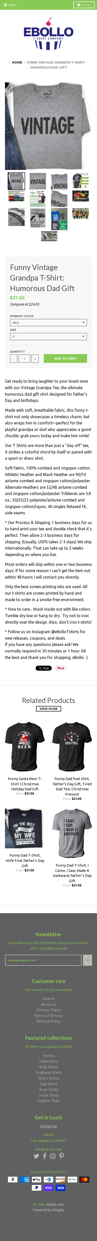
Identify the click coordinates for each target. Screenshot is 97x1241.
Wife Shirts (48, 1067)
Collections (48, 1061)
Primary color (22, 316)
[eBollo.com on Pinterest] (61, 1156)
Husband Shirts (48, 1072)
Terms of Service (48, 1016)
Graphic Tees (48, 1101)
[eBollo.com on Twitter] (36, 1156)
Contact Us (48, 1126)
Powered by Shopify (48, 1210)
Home (17, 62)
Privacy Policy (49, 1010)
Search (48, 999)
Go (88, 960)
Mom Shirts (49, 1078)
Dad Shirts (48, 1084)
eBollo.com (55, 1204)
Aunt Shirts (48, 1089)
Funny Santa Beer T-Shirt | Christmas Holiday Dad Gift (25, 784)
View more (49, 708)
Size (13, 330)
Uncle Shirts (48, 1095)
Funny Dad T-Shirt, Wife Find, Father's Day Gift (25, 860)
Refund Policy (48, 1021)
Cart (86, 5)
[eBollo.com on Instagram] (53, 1156)
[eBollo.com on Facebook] (45, 1156)
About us (48, 1004)
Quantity (17, 351)
